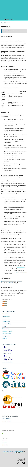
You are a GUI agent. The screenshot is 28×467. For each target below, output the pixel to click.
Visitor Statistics (5, 328)
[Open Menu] (1, 19)
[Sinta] (14, 388)
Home (2, 22)
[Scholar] (14, 379)
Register (8, 30)
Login (4, 30)
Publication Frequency (7, 331)
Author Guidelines (20, 267)
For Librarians (5, 445)
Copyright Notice (6, 336)
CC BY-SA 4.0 (10, 282)
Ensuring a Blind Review (21, 272)
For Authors (4, 443)
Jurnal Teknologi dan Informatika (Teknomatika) (11, 281)
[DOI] (12, 409)
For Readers (4, 441)
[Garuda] (3, 391)
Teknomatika (8, 19)
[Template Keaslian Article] (7, 360)
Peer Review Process (6, 333)
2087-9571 (8, 418)
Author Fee (4, 338)
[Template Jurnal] (7, 352)
